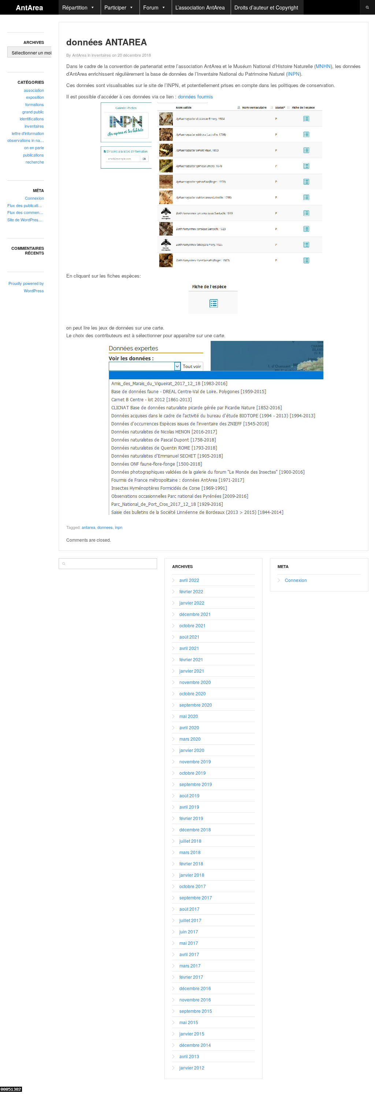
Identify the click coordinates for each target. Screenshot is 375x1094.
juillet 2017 (190, 920)
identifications (32, 118)
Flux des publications (25, 205)
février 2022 (191, 591)
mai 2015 (188, 1022)
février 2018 (191, 863)
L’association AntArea (200, 7)
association (34, 90)
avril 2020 (189, 727)
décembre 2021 (195, 614)
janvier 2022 (191, 602)
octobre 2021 (192, 625)
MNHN (323, 66)
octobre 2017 (192, 886)
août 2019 (189, 795)
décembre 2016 (195, 988)
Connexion (34, 198)
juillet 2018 (190, 841)
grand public (33, 111)
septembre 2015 (195, 1011)
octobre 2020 (192, 693)
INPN (293, 73)
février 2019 (191, 818)
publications (33, 155)
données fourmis (195, 96)
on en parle (34, 147)
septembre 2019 (195, 784)
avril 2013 (189, 1056)
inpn (118, 527)
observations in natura (25, 140)
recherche (35, 162)
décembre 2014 (195, 1045)
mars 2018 (190, 852)
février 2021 (191, 659)
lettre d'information (28, 133)
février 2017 (191, 977)
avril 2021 (189, 648)
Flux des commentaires (25, 212)
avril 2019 (189, 807)
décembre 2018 (195, 829)
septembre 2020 (195, 705)
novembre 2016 (195, 999)
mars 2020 (190, 739)
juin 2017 (188, 931)
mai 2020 (188, 716)
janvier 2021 (191, 671)
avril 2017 (189, 954)
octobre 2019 (192, 773)
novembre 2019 (195, 761)
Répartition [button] (75, 7)
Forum (151, 7)
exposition (35, 97)
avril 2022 (189, 580)
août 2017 (189, 909)
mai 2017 (188, 943)
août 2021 (189, 637)
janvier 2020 (191, 750)
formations (34, 104)
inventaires (34, 126)
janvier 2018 (191, 875)
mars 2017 (190, 965)
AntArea (29, 7)
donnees (105, 527)
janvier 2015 (191, 1033)
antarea (88, 527)
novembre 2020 (195, 682)
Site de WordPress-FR (25, 219)
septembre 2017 (195, 897)
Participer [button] (115, 7)
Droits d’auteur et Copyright (266, 7)
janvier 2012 (191, 1067)
